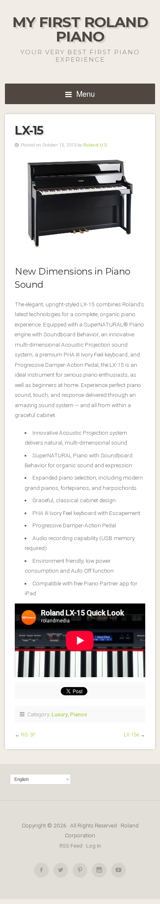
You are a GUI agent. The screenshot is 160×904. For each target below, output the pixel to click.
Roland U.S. (95, 145)
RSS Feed (70, 845)
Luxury (60, 714)
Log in (93, 845)
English (21, 779)
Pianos (78, 714)
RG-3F (28, 735)
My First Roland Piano (80, 29)
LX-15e (131, 735)
